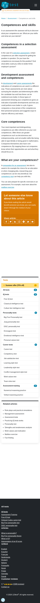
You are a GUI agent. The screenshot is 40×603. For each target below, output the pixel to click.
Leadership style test (11, 367)
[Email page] (32, 222)
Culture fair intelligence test (14, 308)
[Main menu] (36, 5)
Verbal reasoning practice (13, 395)
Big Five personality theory (11, 536)
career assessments (24, 83)
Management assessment (14, 414)
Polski (3, 571)
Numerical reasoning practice (15, 390)
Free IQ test (8, 299)
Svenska (4, 574)
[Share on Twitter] (10, 222)
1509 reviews (19, 584)
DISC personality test (12, 326)
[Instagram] (19, 222)
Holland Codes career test (11, 520)
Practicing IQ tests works (14, 421)
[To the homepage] (9, 5)
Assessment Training (9, 515)
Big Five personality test (10, 523)
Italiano (4, 563)
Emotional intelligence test (14, 336)
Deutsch (4, 560)
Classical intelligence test (13, 304)
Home (3, 18)
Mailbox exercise (11, 434)
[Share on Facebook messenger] (23, 222)
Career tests (19, 345)
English (4, 549)
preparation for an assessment (14, 165)
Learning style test (11, 363)
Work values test (10, 377)
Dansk (3, 576)
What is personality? (9, 533)
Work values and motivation (15, 431)
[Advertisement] (20, 251)
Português (5, 565)
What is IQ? (5, 539)
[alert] (3, 600)
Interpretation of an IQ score (11, 541)
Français (4, 554)
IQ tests (19, 294)
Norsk (3, 568)
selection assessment (21, 53)
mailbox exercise (7, 187)
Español (4, 552)
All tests (19, 290)
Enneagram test (10, 331)
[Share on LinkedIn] (15, 222)
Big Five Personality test (13, 317)
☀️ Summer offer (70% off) (19, 285)
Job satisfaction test (11, 358)
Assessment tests (11, 417)
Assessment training (19, 386)
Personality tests (19, 313)
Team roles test (9, 381)
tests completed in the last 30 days (16, 10)
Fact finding (9, 438)
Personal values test (11, 340)
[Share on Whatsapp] (28, 222)
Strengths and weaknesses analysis (18, 427)
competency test (7, 176)
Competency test (10, 354)
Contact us (5, 587)
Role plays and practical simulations (18, 410)
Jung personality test (11, 322)
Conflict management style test (15, 372)
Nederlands (5, 557)
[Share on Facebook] (6, 222)
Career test (8, 349)
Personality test (10, 424)
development (8, 83)
